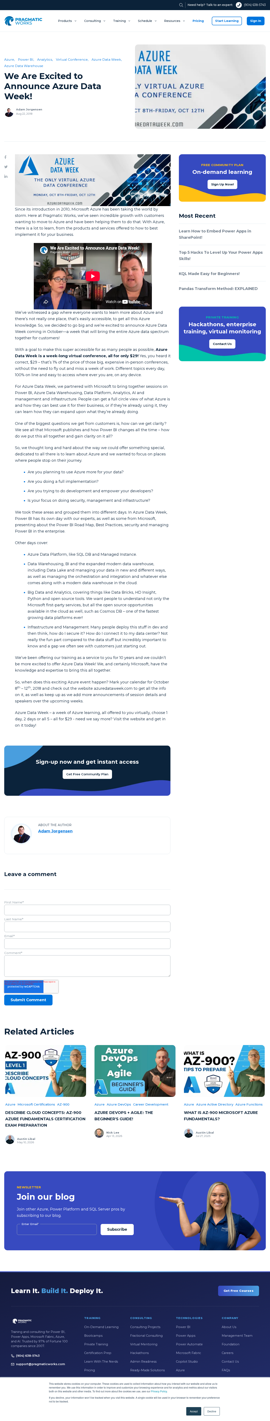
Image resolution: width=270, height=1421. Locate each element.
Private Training (96, 1344)
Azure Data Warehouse (23, 66)
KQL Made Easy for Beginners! (209, 273)
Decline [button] (211, 1411)
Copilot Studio (187, 1361)
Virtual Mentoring (143, 1344)
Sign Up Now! (222, 184)
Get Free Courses (239, 1291)
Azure (10, 1104)
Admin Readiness (143, 1361)
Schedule (145, 21)
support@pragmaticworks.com (40, 1364)
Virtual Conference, (72, 60)
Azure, (9, 60)
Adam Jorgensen (29, 109)
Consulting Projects (145, 1327)
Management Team (237, 1336)
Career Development (150, 1104)
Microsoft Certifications (36, 1104)
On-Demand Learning (101, 1327)
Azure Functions (249, 1104)
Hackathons (139, 1353)
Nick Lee (112, 1132)
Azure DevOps (119, 1104)
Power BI (183, 1327)
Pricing (198, 21)
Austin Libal (26, 1139)
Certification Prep (97, 1353)
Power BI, (26, 60)
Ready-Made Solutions (147, 1370)
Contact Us (222, 344)
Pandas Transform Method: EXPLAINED (218, 288)
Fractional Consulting (146, 1336)
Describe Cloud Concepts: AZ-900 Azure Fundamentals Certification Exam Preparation (45, 1119)
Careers (227, 1353)
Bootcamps (93, 1336)
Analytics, (45, 60)
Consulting (92, 21)
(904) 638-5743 (255, 5)
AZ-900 (63, 1104)
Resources (172, 21)
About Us (229, 1327)
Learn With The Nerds (101, 1361)
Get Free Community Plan (87, 774)
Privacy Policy (159, 1391)
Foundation (230, 1344)
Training (119, 21)
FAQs (226, 1370)
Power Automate (189, 1344)
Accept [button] (194, 1411)
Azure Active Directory (214, 1104)
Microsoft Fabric (188, 1353)
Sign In (255, 21)
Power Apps (185, 1336)
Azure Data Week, (107, 60)
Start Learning (227, 21)
